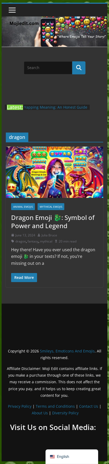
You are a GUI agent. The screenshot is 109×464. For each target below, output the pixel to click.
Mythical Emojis (51, 206)
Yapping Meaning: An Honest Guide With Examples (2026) (55, 110)
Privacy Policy (19, 406)
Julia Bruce (49, 235)
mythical (46, 241)
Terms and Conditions (55, 406)
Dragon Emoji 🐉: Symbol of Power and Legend (52, 221)
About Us (40, 412)
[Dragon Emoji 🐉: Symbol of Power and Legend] (54, 172)
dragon (20, 241)
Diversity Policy (65, 412)
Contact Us (88, 406)
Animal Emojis (23, 206)
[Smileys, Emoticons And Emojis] (54, 19)
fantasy (33, 241)
